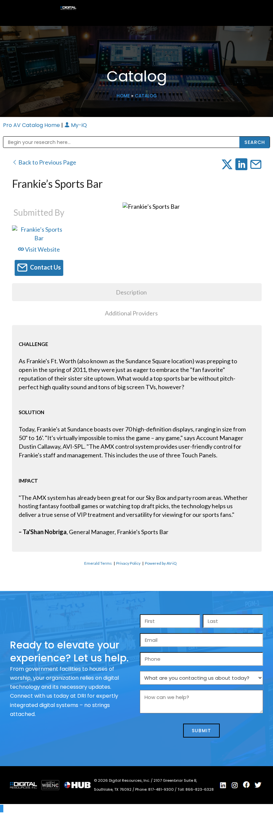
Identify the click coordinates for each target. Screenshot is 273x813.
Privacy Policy (128, 563)
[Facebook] (246, 785)
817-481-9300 (161, 789)
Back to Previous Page (46, 162)
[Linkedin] (223, 785)
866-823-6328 (199, 789)
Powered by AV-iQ (161, 563)
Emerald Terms (98, 563)
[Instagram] (235, 785)
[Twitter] (258, 785)
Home (123, 96)
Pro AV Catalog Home (32, 125)
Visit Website (42, 249)
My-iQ (78, 125)
